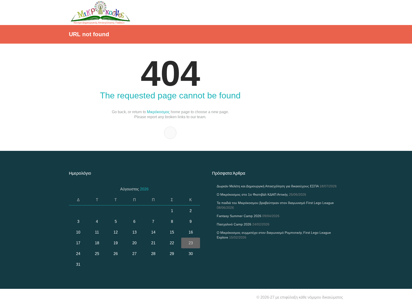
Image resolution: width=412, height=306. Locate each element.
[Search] (170, 133)
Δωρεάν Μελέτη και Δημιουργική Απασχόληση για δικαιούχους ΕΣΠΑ (268, 186)
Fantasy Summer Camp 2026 (239, 216)
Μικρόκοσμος (158, 112)
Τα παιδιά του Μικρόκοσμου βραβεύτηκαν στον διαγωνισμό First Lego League (275, 203)
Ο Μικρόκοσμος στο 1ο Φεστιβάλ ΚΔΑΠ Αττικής (252, 194)
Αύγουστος (134, 189)
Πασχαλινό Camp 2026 (234, 224)
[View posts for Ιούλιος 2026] (74, 189)
